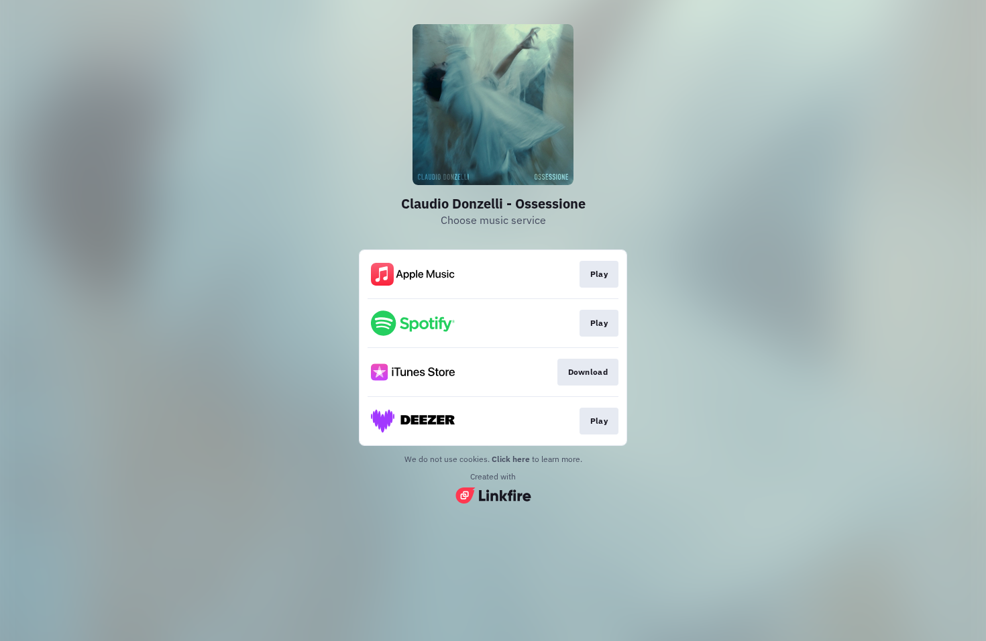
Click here (511, 459)
